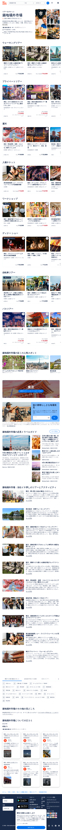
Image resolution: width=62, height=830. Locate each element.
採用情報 (43, 806)
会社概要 (43, 802)
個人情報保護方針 (11, 426)
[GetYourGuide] (4, 3)
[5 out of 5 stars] (11, 737)
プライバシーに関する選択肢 (35, 807)
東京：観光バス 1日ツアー (11, 762)
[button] (13, 61)
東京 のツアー (33, 792)
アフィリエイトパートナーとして (53, 807)
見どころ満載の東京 (22, 792)
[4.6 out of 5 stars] (6, 729)
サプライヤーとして (51, 799)
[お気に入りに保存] (23, 47)
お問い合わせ (33, 799)
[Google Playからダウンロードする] (22, 801)
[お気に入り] (52, 3)
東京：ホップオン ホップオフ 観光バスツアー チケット (11, 734)
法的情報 (32, 802)
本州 (13, 792)
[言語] (58, 3)
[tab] (12, 679)
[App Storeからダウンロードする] (22, 807)
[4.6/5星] (6, 27)
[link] (13, 61)
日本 (9, 792)
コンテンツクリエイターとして (53, 803)
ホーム (4, 792)
